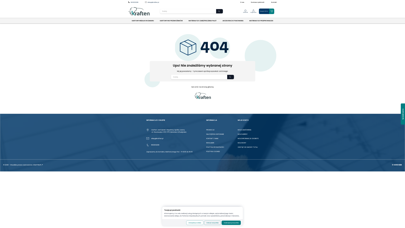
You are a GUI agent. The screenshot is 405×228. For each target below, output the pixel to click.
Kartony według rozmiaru (143, 21)
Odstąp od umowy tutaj (248, 147)
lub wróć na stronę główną (202, 87)
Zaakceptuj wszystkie (231, 223)
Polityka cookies (213, 151)
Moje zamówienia (244, 130)
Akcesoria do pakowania (233, 21)
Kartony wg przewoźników (171, 21)
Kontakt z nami (212, 138)
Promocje (210, 130)
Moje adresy (243, 134)
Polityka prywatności (215, 147)
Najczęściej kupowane (215, 134)
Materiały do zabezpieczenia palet (203, 21)
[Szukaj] (219, 11)
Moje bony (242, 143)
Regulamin (210, 143)
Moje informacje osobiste (248, 138)
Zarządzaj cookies (194, 223)
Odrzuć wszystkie (212, 223)
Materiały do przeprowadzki (261, 21)
